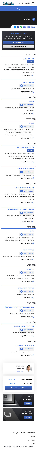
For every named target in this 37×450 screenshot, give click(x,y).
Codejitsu (16, 433)
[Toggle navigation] (33, 3)
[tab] (24, 27)
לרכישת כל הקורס (20, 388)
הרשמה (21, 3)
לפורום (28, 418)
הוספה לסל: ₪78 (28, 310)
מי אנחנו (32, 436)
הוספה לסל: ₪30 (28, 86)
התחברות (27, 3)
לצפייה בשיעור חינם (18, 42)
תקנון (33, 444)
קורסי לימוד (31, 440)
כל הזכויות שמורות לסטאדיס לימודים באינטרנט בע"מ (18, 446)
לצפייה (31, 62)
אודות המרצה (20, 371)
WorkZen (23, 433)
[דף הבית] (8, 3)
